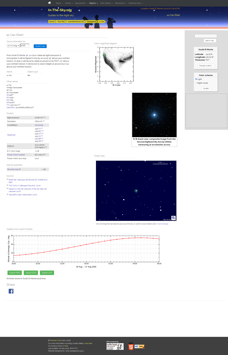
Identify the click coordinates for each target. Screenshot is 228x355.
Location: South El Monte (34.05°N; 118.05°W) (160, 8)
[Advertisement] (206, 110)
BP (40, 139)
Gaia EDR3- (11, 107)
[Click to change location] (27, 55)
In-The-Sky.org (60, 10)
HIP (8, 102)
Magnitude (11, 135)
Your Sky (61, 22)
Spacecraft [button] (80, 3)
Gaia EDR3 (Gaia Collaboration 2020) (23, 195)
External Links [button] (135, 3)
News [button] (58, 3)
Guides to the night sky (61, 15)
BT (40, 131)
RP (40, 141)
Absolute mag (12, 169)
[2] (19, 104)
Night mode (202, 83)
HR (8, 95)
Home (51, 22)
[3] (14, 102)
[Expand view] (173, 218)
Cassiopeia (91, 22)
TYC (8, 105)
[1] (12, 94)
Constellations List (76, 22)
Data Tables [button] (105, 3)
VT (40, 134)
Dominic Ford (55, 340)
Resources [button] (120, 3)
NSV (8, 100)
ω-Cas (101, 22)
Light (199, 79)
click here (88, 343)
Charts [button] (68, 3)
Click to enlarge (162, 224)
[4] (33, 107)
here (66, 346)
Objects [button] (92, 3)
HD (8, 97)
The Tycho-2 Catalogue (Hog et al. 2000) (25, 186)
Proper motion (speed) (16, 155)
